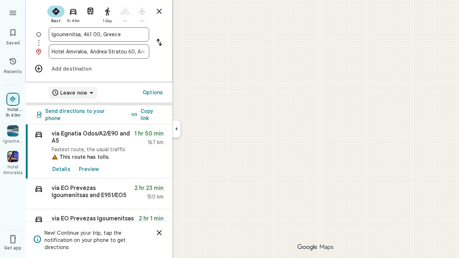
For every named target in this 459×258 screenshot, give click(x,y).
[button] (99, 194)
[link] (99, 151)
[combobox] (99, 34)
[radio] (56, 13)
